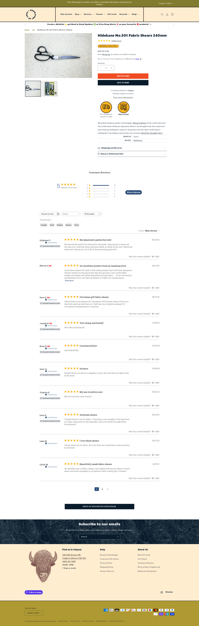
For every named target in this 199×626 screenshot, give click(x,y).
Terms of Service (107, 571)
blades (60, 225)
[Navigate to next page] (108, 489)
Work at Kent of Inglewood (149, 567)
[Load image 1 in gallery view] (33, 89)
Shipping (106, 54)
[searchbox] (48, 214)
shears (68, 225)
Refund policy (63, 621)
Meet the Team (144, 555)
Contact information (117, 621)
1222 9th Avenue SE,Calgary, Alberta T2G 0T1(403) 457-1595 (74, 558)
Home (27, 30)
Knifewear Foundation (147, 571)
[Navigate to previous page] (91, 489)
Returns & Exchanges (109, 555)
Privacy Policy (106, 563)
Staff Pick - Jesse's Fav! (108, 46)
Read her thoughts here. (152, 133)
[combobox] (71, 214)
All (33, 30)
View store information (123, 97)
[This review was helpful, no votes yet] (153, 256)
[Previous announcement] (62, 3)
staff (52, 225)
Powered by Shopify (49, 621)
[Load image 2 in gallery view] (50, 89)
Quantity (101, 63)
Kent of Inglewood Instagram (99, 506)
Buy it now (123, 83)
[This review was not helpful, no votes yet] (157, 256)
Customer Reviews (146, 563)
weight (44, 225)
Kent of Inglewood (36, 621)
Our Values (142, 559)
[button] (77, 14)
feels (77, 225)
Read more (69, 280)
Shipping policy (101, 621)
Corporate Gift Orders (109, 559)
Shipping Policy (106, 567)
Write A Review (133, 192)
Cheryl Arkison (139, 123)
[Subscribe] (117, 536)
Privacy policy (75, 621)
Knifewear (138, 140)
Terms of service (88, 621)
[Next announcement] (136, 3)
